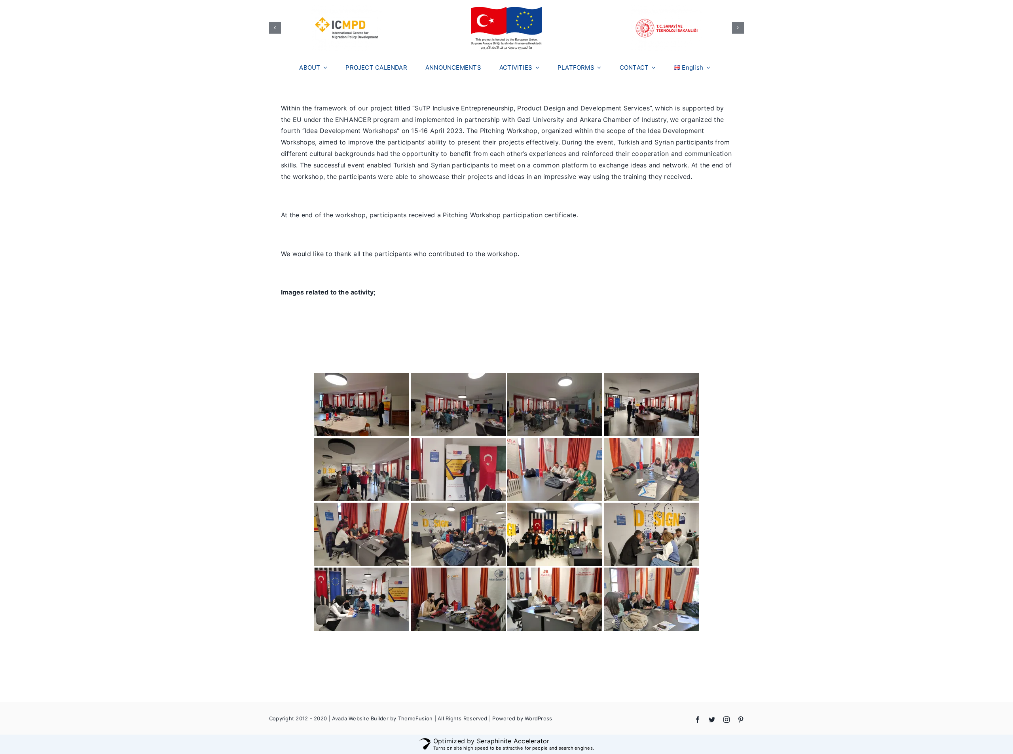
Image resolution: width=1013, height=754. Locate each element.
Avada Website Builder (360, 718)
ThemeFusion (415, 718)
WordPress (538, 718)
